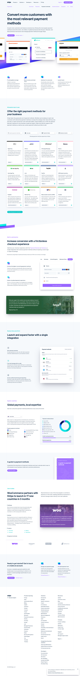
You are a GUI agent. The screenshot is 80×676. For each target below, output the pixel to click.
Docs (71, 6)
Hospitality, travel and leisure (47, 627)
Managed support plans (63, 635)
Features (37, 6)
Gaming (42, 625)
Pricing (42, 2)
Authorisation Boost (28, 601)
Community (60, 603)
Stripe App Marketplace (46, 644)
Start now (10, 35)
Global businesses (45, 610)
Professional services (45, 634)
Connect (11, 532)
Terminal (11, 530)
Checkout (43, 248)
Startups (43, 599)
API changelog (44, 658)
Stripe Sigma (27, 636)
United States (45, 259)
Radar (25, 632)
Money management (45, 615)
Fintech (42, 624)
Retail (42, 638)
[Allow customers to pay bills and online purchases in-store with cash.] (67, 205)
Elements (26, 615)
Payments (9, 6)
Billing (27, 530)
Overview (31, 6)
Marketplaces (44, 613)
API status (43, 656)
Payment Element (35, 248)
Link (25, 624)
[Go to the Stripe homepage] (8, 596)
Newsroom (60, 625)
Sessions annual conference (64, 604)
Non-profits (43, 632)
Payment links (27, 627)
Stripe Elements (44, 575)
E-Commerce (44, 604)
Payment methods (46, 6)
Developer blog (44, 663)
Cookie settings (61, 615)
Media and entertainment (46, 631)
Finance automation (45, 608)
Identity (26, 618)
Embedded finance (45, 606)
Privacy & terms (61, 606)
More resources (61, 616)
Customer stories (62, 599)
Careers (59, 623)
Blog (59, 601)
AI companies (44, 620)
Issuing (25, 622)
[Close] (77, 669)
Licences (60, 611)
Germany (52, 259)
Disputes (63, 6)
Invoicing (26, 620)
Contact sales (68, 2)
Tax (25, 638)
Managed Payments (28, 625)
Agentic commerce (45, 601)
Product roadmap (61, 621)
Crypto (25, 611)
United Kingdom (60, 259)
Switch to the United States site (55, 672)
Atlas (25, 599)
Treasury (26, 641)
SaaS (42, 618)
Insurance (43, 629)
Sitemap (60, 613)
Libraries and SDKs (45, 660)
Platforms (43, 617)
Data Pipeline (27, 613)
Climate (25, 608)
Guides (59, 597)
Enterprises (43, 597)
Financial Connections (29, 617)
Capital (25, 604)
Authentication (55, 6)
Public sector (44, 636)
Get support (60, 633)
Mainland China (69, 259)
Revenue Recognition (28, 634)
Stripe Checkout (61, 576)
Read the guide (11, 470)
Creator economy (45, 622)
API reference (44, 655)
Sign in (60, 2)
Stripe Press (60, 627)
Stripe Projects (44, 662)
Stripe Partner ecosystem (46, 646)
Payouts (26, 631)
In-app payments (44, 611)
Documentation (44, 653)
